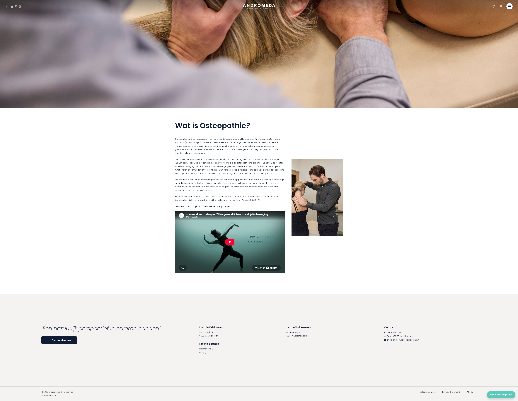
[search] (494, 6)
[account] (501, 6)
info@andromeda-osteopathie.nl (403, 340)
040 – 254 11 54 (393, 332)
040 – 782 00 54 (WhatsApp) (400, 336)
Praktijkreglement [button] (427, 392)
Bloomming (52, 395)
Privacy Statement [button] (451, 392)
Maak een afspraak (501, 394)
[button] (509, 6)
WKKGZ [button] (470, 392)
